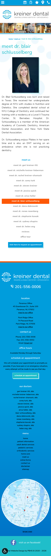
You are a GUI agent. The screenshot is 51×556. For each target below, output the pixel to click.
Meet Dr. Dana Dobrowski (25, 206)
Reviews (25, 232)
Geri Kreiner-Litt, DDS (25, 391)
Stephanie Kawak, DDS (25, 422)
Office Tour (26, 237)
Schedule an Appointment (25, 376)
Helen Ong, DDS (25, 429)
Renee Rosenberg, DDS (25, 419)
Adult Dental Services (25, 445)
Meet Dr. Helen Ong (25, 227)
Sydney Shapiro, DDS (25, 425)
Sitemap (25, 469)
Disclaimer (25, 466)
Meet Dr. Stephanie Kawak (26, 216)
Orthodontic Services (25, 451)
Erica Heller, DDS (25, 410)
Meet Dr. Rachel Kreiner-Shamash (25, 176)
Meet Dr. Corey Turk (25, 181)
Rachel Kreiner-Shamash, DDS (25, 398)
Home (11, 39)
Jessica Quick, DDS (25, 407)
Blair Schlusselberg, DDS (26, 413)
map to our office (25, 313)
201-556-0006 (28, 287)
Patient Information (25, 442)
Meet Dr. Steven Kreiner (25, 186)
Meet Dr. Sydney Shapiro (25, 222)
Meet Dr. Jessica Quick (25, 191)
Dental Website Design (15, 551)
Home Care (25, 454)
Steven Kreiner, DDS (25, 404)
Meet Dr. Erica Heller (26, 196)
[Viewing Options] (5, 551)
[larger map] (25, 503)
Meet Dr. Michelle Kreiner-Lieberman (25, 170)
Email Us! (28, 343)
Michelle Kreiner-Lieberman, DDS (25, 395)
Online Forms (25, 460)
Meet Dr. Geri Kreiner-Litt (25, 165)
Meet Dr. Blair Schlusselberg (25, 201)
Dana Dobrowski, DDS (25, 416)
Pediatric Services (25, 448)
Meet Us (17, 39)
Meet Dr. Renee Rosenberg (25, 211)
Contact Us (25, 463)
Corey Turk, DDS (25, 401)
